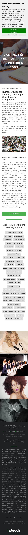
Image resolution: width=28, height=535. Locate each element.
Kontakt (4, 132)
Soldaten (21, 311)
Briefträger (9, 247)
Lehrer (10, 282)
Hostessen (19, 264)
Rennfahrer (20, 300)
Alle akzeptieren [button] (14, 29)
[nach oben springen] (14, 526)
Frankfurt (11, 118)
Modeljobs (6, 442)
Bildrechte (15, 523)
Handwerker (9, 264)
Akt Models (10, 483)
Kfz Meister (17, 272)
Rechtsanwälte (8, 300)
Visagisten (18, 318)
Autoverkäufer (18, 239)
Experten (4, 486)
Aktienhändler (11, 232)
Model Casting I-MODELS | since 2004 (14, 365)
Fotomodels (10, 261)
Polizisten (7, 297)
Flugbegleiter (9, 257)
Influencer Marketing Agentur (10, 501)
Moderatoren (20, 290)
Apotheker (8, 236)
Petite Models (14, 479)
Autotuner (7, 239)
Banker (19, 243)
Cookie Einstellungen (10, 521)
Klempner (10, 275)
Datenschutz (20, 521)
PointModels (15, 513)
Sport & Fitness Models (13, 477)
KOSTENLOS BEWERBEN (14, 346)
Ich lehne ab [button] (14, 32)
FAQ (22, 442)
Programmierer (18, 297)
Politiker (21, 293)
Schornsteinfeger (9, 311)
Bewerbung (15, 213)
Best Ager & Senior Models (16, 471)
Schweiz (23, 455)
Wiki (14, 443)
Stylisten (20, 315)
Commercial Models (8, 473)
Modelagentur (6, 453)
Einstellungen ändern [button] (14, 35)
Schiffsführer (20, 308)
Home (4, 440)
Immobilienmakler (9, 268)
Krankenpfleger (9, 279)
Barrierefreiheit (7, 523)
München (22, 118)
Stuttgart (4, 118)
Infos (19, 442)
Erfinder (18, 250)
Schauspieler (8, 308)
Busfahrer (19, 247)
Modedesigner (8, 290)
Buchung (22, 440)
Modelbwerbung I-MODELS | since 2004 (14, 388)
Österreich (5, 455)
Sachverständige (14, 304)
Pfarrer (6, 293)
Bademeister (10, 243)
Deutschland (6, 121)
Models (17, 440)
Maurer (17, 282)
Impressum (22, 523)
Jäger (9, 272)
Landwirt (21, 279)
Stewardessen (10, 315)
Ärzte (20, 232)
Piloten (13, 293)
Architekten (18, 236)
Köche (18, 275)
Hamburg (5, 119)
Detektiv (10, 250)
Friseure (19, 261)
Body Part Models (20, 483)
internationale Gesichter (9, 485)
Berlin (13, 119)
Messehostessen (14, 286)
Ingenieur (21, 268)
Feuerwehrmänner (14, 254)
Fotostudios (13, 442)
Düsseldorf (22, 116)
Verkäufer (9, 318)
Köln (17, 118)
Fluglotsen (20, 257)
